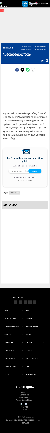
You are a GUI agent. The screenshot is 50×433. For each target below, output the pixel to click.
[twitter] (20, 302)
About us (24, 392)
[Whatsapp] (28, 70)
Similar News (10, 205)
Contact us (24, 395)
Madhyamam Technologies (24, 420)
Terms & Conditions (24, 180)
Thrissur (8, 48)
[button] (3, 3)
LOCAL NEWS (14, 193)
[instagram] (25, 302)
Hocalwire (25, 423)
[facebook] (17, 70)
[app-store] (27, 407)
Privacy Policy (24, 397)
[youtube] (30, 302)
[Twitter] (22, 70)
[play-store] (23, 407)
